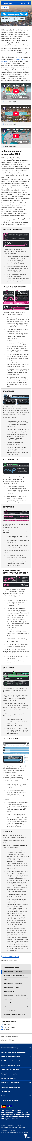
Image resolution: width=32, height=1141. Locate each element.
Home (5, 7)
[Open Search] (29, 3)
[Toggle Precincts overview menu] (28, 991)
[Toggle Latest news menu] (28, 1007)
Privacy (3, 1125)
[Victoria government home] (27, 1136)
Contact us (12, 1130)
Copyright (20, 1125)
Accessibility (22, 1127)
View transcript (10, 102)
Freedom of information (9, 1127)
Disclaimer (11, 1125)
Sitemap (4, 1130)
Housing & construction (10, 956)
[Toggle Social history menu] (28, 999)
